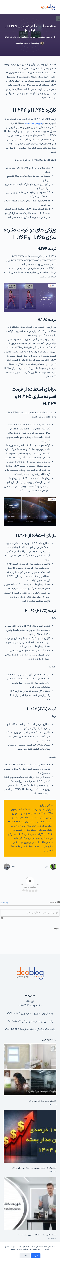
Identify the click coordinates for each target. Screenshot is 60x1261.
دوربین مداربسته (22, 43)
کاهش (24, 1255)
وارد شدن (4, 902)
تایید (36, 1255)
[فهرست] (6, 7)
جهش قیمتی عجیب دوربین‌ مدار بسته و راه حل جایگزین (33, 1168)
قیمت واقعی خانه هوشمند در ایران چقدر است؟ (37, 1234)
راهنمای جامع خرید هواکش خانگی (42, 1101)
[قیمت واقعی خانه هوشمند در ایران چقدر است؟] (30, 1203)
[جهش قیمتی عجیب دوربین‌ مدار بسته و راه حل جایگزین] (30, 1136)
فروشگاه (30, 1001)
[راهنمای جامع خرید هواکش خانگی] (30, 1069)
